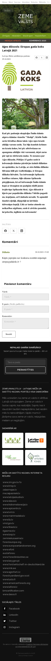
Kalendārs (34, 2)
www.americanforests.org (16, 583)
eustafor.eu (9, 553)
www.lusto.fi (9, 579)
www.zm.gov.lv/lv (12, 482)
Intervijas (17, 2)
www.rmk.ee (9, 568)
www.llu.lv (8, 519)
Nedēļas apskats (13, 40)
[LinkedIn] (47, 57)
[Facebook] (36, 57)
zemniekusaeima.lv (13, 538)
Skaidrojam (28, 36)
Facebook (14, 608)
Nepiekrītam (40, 36)
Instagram (14, 627)
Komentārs (7, 316)
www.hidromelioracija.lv (15, 504)
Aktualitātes (26, 2)
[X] (42, 57)
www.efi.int (8, 549)
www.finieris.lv (10, 527)
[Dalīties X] (13, 230)
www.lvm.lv (9, 512)
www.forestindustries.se (15, 557)
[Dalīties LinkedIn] (21, 231)
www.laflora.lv (10, 587)
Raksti (11, 2)
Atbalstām (16, 36)
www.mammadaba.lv (14, 516)
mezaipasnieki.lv (11, 493)
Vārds (5, 291)
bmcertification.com (13, 590)
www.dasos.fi (9, 594)
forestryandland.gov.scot (16, 575)
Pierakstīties (25, 370)
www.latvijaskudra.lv (13, 497)
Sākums (4, 2)
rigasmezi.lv (9, 531)
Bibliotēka (42, 2)
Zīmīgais (6, 36)
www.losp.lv (9, 534)
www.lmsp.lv (9, 486)
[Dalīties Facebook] (5, 231)
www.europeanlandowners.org (19, 545)
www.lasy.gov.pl (11, 560)
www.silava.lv (10, 501)
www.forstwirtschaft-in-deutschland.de (24, 564)
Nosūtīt (9, 334)
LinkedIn (13, 615)
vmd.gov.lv (8, 523)
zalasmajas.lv (10, 489)
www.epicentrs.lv (12, 508)
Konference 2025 (37, 40)
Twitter (13, 621)
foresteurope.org (12, 542)
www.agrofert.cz (11, 572)
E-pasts (13, 304)
